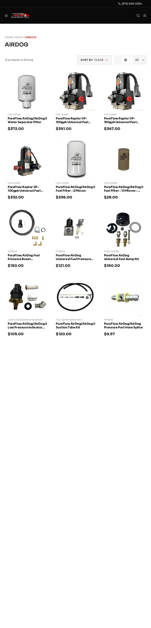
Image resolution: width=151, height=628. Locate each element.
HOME (9, 37)
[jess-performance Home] (25, 15)
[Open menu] (6, 15)
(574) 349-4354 (132, 3)
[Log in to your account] (145, 15)
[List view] (118, 60)
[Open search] (138, 15)
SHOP (19, 37)
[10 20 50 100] (139, 60)
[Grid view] (125, 60)
